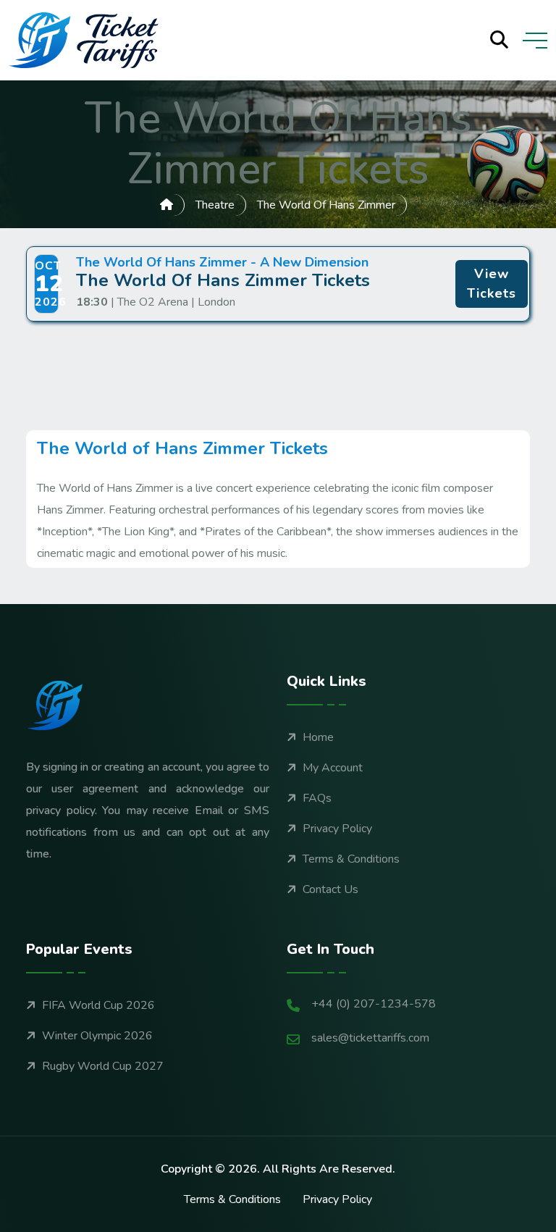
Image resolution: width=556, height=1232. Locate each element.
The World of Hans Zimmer (326, 205)
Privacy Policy (337, 829)
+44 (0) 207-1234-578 (373, 1004)
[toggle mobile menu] (535, 41)
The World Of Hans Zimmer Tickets (223, 280)
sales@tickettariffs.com (370, 1038)
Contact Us (330, 889)
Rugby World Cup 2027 (103, 1066)
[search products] (499, 40)
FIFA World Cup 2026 (98, 1005)
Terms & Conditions (351, 859)
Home (318, 737)
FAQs (317, 798)
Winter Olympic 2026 (97, 1036)
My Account (333, 768)
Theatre (215, 205)
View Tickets (491, 283)
